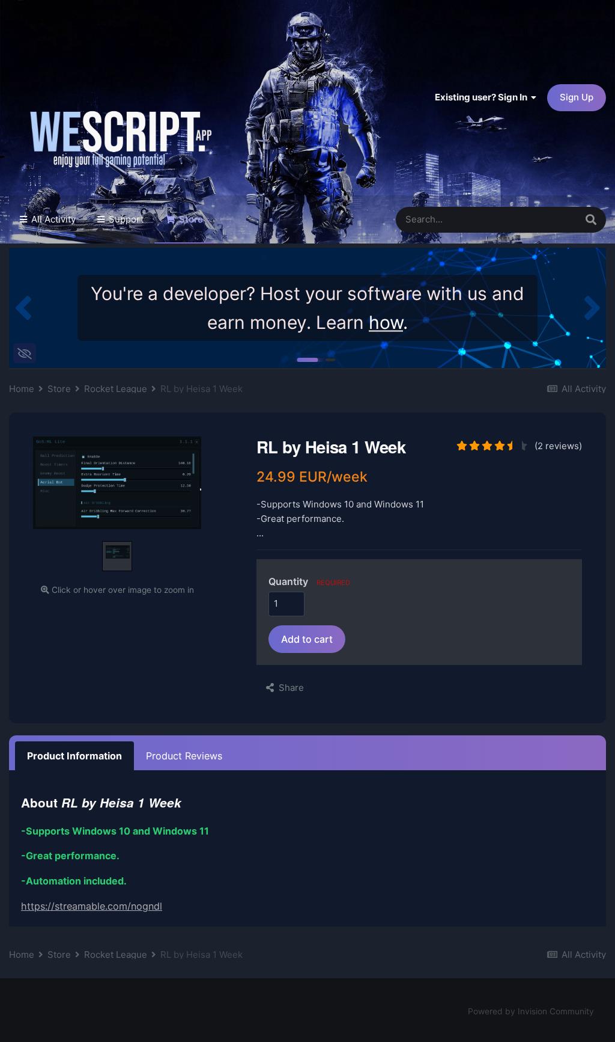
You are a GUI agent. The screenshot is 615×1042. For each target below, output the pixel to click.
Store (190, 219)
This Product (533, 219)
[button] (23, 308)
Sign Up (576, 97)
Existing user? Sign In (483, 97)
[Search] (591, 220)
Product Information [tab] (74, 756)
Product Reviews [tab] (184, 756)
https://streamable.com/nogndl (91, 906)
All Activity (52, 219)
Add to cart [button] (307, 639)
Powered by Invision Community (531, 1011)
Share (289, 687)
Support (125, 219)
